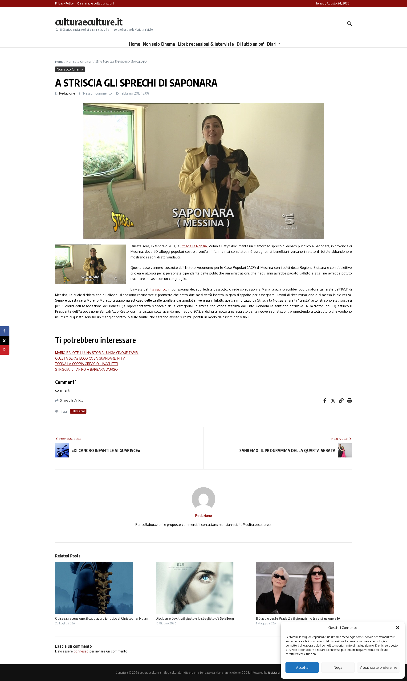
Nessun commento (97, 93)
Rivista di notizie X (280, 672)
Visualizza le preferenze (378, 667)
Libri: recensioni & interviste (206, 44)
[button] (397, 627)
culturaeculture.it (89, 22)
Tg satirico (158, 289)
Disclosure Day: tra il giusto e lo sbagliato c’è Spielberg (195, 618)
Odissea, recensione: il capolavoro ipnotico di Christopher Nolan (101, 618)
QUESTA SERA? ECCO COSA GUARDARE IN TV (90, 358)
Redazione (67, 93)
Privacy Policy (64, 3)
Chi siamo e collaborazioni (95, 3)
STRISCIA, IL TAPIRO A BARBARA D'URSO (86, 369)
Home (134, 44)
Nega (338, 667)
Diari (272, 44)
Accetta (302, 667)
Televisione (78, 411)
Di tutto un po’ (250, 44)
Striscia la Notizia (194, 246)
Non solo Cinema (159, 44)
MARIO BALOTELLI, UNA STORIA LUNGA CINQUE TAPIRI (96, 353)
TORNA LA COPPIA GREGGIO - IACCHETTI (86, 364)
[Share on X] (4, 340)
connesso (81, 651)
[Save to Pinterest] (4, 350)
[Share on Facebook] (4, 331)
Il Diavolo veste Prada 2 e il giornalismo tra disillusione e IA (298, 618)
